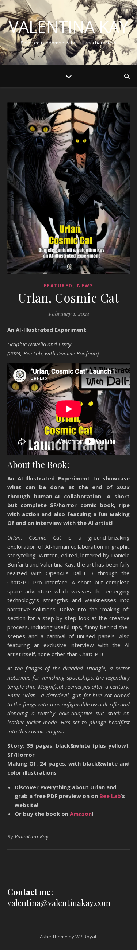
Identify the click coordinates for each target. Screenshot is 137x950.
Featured (58, 286)
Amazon (81, 813)
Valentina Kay (68, 26)
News (85, 286)
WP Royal (85, 936)
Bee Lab (110, 795)
